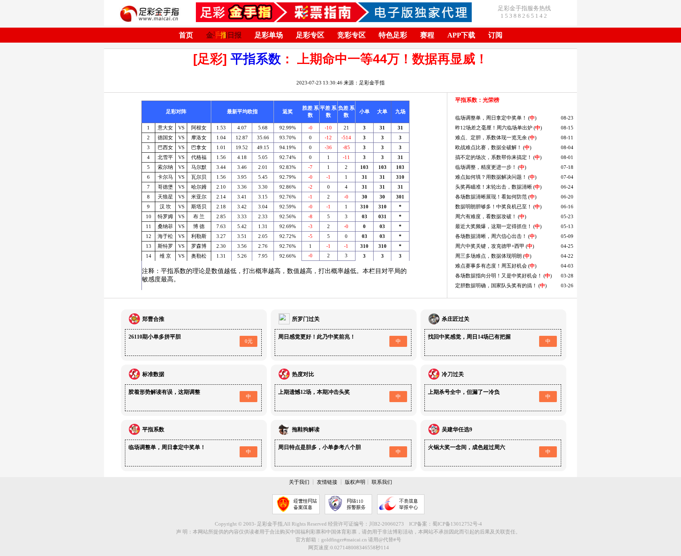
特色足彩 (393, 35)
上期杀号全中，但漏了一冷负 (464, 392)
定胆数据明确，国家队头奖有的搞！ (496, 285)
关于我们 (299, 482)
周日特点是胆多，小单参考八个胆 (319, 447)
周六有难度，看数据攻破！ (486, 216)
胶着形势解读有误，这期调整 (164, 392)
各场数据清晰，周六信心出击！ (491, 236)
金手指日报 (224, 35)
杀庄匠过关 (455, 319)
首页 (186, 35)
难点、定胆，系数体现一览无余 (491, 137)
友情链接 (327, 482)
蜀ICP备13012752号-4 (457, 524)
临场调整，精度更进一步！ (486, 167)
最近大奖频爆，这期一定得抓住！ (493, 226)
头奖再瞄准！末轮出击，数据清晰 (493, 187)
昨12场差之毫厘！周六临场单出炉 (493, 128)
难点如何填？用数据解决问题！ (491, 177)
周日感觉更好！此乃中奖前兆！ (316, 337)
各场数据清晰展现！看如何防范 (491, 197)
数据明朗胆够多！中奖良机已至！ (493, 207)
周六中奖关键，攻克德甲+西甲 (490, 246)
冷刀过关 (453, 374)
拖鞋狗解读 (306, 429)
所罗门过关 (306, 319)
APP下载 (461, 35)
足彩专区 (310, 35)
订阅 (495, 35)
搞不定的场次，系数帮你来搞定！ (493, 157)
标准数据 (153, 374)
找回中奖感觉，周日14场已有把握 (469, 337)
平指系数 (256, 59)
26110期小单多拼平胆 (154, 337)
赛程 (427, 35)
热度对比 (303, 374)
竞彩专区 (351, 35)
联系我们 (382, 482)
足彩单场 (269, 35)
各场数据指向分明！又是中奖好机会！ (498, 276)
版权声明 (355, 482)
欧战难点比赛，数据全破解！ (488, 147)
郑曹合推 (153, 319)
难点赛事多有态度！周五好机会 (491, 266)
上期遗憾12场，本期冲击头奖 (314, 392)
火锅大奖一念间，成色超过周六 (466, 447)
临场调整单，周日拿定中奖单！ (491, 118)
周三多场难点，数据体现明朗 (488, 256)
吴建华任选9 (457, 429)
